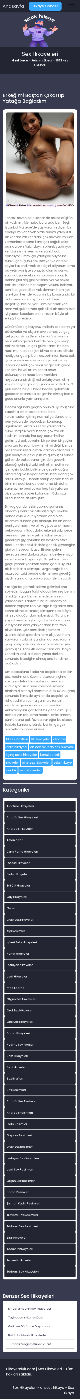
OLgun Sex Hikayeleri (21, 999)
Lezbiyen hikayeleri (20, 965)
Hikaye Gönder (45, 6)
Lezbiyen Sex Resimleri (23, 1158)
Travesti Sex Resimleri (22, 1215)
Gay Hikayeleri (17, 897)
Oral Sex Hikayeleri (20, 1010)
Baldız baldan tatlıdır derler (27, 1335)
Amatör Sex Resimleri (22, 1101)
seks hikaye (63, 762)
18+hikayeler (40, 739)
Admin (37, 60)
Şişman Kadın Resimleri (23, 1203)
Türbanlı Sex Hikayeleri (23, 1271)
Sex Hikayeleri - (26, 1387)
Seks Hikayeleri (17, 1056)
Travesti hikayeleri (19, 1260)
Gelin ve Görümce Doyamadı (29, 1326)
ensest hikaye (52, 1387)
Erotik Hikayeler (17, 874)
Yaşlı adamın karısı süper (26, 1317)
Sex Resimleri (16, 1090)
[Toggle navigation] (71, 6)
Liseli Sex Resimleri (20, 1169)
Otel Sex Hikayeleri (20, 1022)
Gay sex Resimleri (19, 1135)
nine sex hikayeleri (36, 762)
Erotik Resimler (17, 1124)
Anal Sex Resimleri (20, 1113)
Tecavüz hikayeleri (20, 1249)
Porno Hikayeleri (18, 1033)
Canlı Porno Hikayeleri (22, 851)
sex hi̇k (11, 770)
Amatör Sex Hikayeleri (22, 817)
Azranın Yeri (15, 840)
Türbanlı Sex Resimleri (22, 1226)
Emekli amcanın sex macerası (29, 1308)
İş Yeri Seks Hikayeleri (22, 942)
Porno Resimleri (18, 1192)
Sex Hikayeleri (16, 1067)
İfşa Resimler (16, 931)
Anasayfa (13, 6)
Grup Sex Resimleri (20, 1147)
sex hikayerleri (31, 770)
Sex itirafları (15, 1078)
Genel (11, 908)
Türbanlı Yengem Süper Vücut (29, 1344)
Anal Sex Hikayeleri (20, 829)
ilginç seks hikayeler (21, 755)
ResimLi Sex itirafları (20, 1044)
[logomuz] (40, 30)
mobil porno (15, 988)
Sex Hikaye (68, 1390)
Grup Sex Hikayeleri (20, 920)
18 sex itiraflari (17, 739)
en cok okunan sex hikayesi (52, 747)
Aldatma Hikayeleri (20, 806)
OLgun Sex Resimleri (21, 1181)
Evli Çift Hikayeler (18, 885)
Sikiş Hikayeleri (17, 1237)
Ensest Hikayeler (18, 863)
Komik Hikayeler (18, 954)
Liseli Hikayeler (17, 976)
